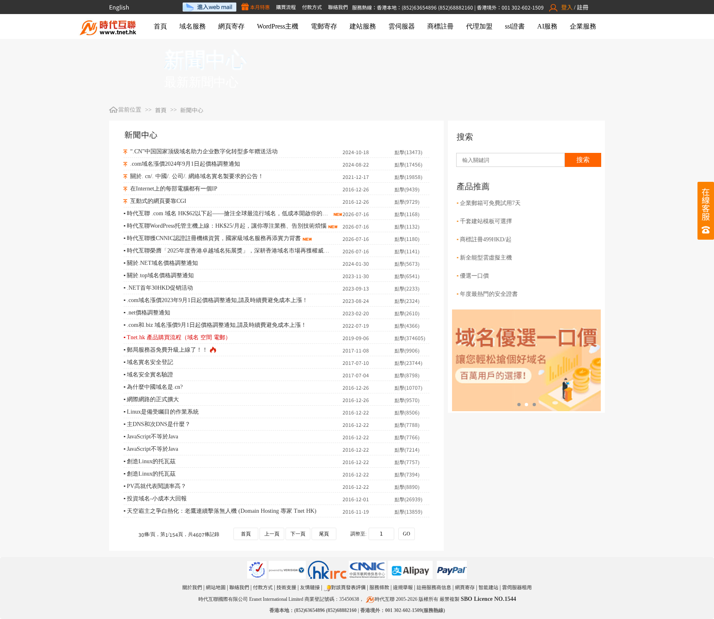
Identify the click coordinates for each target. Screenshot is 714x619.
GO (406, 534)
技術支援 (286, 586)
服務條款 (379, 586)
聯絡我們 (338, 6)
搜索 (583, 159)
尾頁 (324, 534)
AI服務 (547, 26)
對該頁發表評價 (348, 586)
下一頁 (297, 534)
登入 (567, 7)
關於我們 (192, 586)
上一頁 (271, 534)
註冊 (582, 7)
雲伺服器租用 (517, 586)
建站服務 (363, 26)
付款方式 (312, 6)
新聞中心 (191, 110)
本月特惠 (259, 6)
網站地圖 (216, 586)
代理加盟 (479, 26)
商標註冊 (440, 26)
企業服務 (583, 26)
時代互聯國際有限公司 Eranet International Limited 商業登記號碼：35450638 (278, 599)
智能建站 (488, 586)
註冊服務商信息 (433, 586)
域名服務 (192, 26)
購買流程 (286, 6)
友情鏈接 (310, 586)
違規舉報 (403, 586)
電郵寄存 (324, 26)
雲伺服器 (401, 26)
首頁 (160, 26)
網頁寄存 (231, 26)
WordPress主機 (277, 26)
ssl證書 (515, 26)
